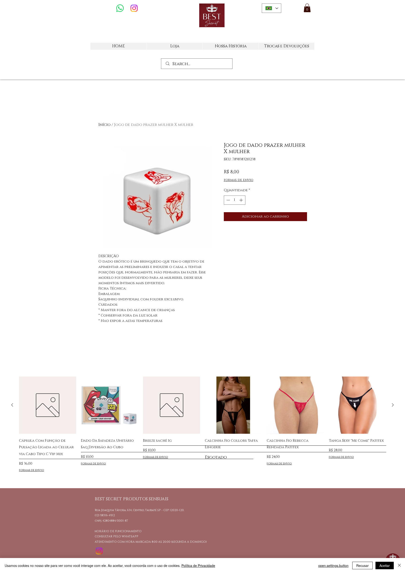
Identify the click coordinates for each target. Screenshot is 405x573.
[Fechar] (399, 565)
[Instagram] (134, 8)
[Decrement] (228, 200)
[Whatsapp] (120, 8)
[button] (307, 8)
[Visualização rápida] (47, 405)
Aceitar (384, 565)
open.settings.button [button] (333, 565)
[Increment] (241, 200)
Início (104, 124)
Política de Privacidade (198, 565)
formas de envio (238, 180)
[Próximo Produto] (393, 405)
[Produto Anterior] (12, 405)
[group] (202, 427)
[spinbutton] (234, 200)
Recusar (362, 565)
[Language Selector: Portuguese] (271, 8)
